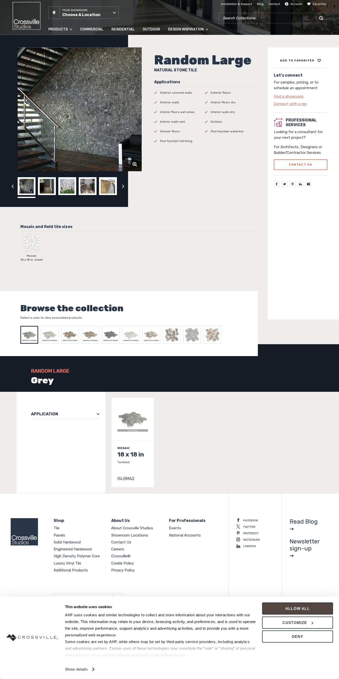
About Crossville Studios (132, 528)
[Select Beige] (51, 335)
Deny (298, 636)
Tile (50, 42)
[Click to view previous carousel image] (13, 186)
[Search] (321, 18)
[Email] (308, 184)
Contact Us (121, 542)
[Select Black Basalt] (112, 335)
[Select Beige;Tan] (71, 335)
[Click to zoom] (134, 164)
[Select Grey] (30, 335)
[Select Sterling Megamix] (152, 335)
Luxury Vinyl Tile (59, 101)
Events (175, 528)
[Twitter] (285, 184)
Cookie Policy (122, 563)
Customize (294, 623)
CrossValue (56, 111)
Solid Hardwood (59, 61)
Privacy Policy (123, 570)
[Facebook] (277, 184)
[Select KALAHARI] (213, 335)
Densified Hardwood (62, 81)
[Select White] (132, 335)
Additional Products (62, 121)
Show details (76, 669)
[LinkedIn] (301, 184)
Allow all (297, 608)
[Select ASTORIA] (173, 335)
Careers (117, 549)
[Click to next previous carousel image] (123, 186)
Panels (53, 52)
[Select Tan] (91, 335)
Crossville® (121, 556)
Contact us (300, 165)
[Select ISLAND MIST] (193, 335)
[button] (83, 12)
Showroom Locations (129, 535)
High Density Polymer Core (67, 91)
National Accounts (185, 535)
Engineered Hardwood (64, 71)
